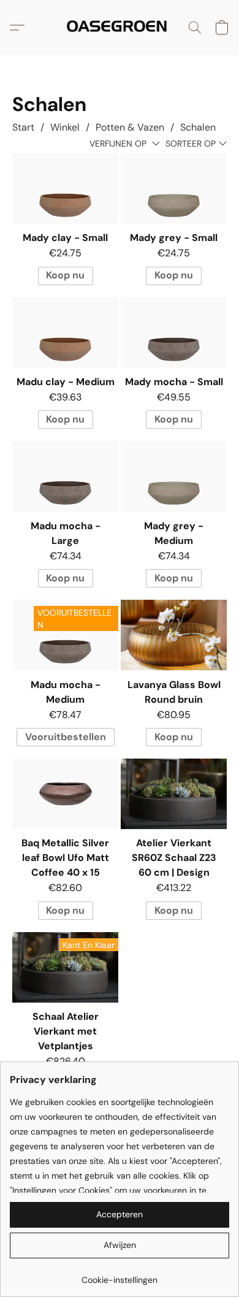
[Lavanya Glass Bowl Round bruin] (174, 635)
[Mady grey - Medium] (174, 476)
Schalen (198, 127)
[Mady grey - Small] (174, 188)
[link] (119, 1275)
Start (23, 127)
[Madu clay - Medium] (65, 332)
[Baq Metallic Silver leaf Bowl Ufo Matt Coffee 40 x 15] (65, 794)
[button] (119, 27)
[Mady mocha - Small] (174, 332)
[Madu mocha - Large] (65, 476)
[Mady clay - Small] (65, 188)
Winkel (65, 127)
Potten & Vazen (130, 127)
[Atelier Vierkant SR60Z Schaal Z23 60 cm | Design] (174, 794)
